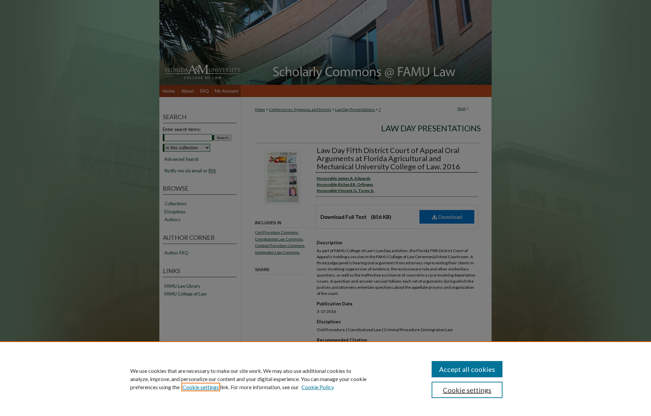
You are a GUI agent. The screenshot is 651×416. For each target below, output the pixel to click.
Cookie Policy (317, 387)
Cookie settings (200, 387)
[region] (325, 378)
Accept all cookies (467, 369)
